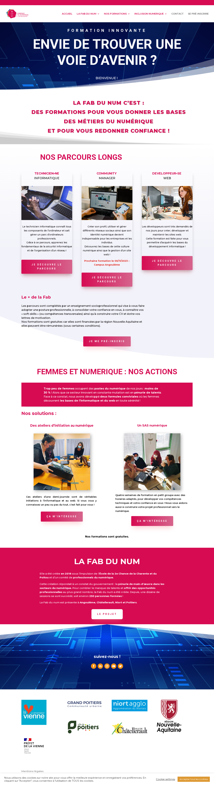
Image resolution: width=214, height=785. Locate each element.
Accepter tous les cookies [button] (194, 779)
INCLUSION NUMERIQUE (149, 14)
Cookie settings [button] (165, 779)
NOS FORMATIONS (115, 14)
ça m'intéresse (61, 516)
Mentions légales (32, 771)
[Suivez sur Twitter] (120, 666)
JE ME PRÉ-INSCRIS (107, 341)
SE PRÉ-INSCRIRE (198, 14)
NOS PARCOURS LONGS (81, 157)
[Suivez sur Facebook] (93, 666)
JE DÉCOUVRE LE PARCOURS (47, 266)
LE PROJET (107, 614)
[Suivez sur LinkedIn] (100, 666)
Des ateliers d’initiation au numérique (61, 425)
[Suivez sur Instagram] (107, 666)
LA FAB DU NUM (86, 14)
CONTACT (177, 14)
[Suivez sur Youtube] (113, 666)
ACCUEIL (67, 14)
